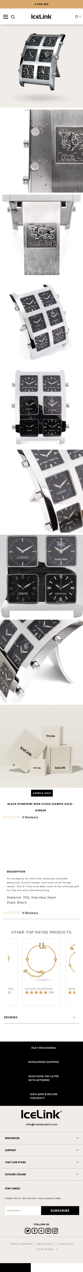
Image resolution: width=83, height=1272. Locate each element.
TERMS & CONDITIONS (21, 1244)
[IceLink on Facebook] (34, 1231)
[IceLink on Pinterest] (48, 1231)
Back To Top (15, 1267)
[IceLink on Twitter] (28, 1231)
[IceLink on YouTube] (41, 1231)
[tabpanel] (41, 1018)
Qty (6, 832)
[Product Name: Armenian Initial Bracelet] (42, 972)
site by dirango (44, 1248)
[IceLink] (41, 16)
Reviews (11, 1017)
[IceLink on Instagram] (55, 1231)
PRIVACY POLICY (45, 1244)
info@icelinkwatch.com (41, 1124)
